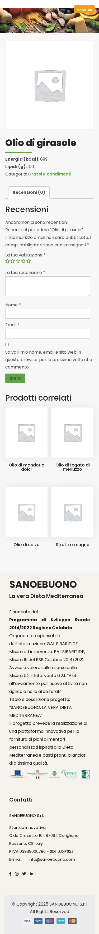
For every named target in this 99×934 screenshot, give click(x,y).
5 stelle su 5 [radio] (28, 261)
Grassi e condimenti (49, 174)
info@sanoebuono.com (52, 859)
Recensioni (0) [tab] (29, 192)
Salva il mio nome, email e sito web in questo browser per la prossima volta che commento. (48, 359)
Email (12, 325)
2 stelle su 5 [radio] (13, 261)
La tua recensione (25, 272)
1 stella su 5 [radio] (7, 261)
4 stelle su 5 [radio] (23, 261)
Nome (13, 305)
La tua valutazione (25, 255)
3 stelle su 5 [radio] (18, 261)
